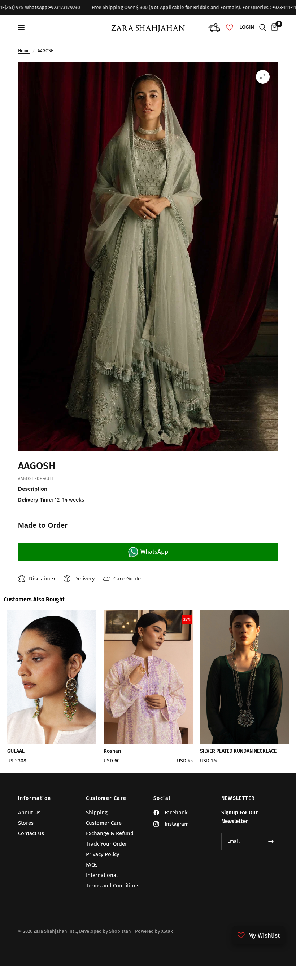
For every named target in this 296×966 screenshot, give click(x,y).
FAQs (91, 865)
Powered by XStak (154, 931)
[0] (273, 27)
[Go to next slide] (274, 689)
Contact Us (31, 833)
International (102, 875)
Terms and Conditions (112, 885)
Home (24, 50)
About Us (29, 812)
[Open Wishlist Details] (229, 27)
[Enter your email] (271, 841)
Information (34, 798)
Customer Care (106, 798)
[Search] (263, 27)
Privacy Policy (102, 854)
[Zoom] (263, 77)
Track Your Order (106, 844)
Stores (26, 823)
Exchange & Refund (110, 833)
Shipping (97, 812)
